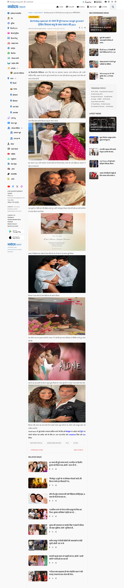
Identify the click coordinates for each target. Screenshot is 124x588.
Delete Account (13, 226)
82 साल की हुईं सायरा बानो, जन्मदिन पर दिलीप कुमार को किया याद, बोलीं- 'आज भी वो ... (65, 464)
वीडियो (13, 154)
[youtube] (106, 2)
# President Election (97, 106)
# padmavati (108, 96)
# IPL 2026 (94, 91)
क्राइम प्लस (14, 43)
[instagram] (115, 2)
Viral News (94, 24)
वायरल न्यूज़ (17, 132)
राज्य (11, 78)
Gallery (71, 7)
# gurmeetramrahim (98, 101)
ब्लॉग (12, 179)
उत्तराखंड (15, 112)
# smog (93, 99)
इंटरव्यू (13, 118)
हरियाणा (15, 95)
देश (12, 18)
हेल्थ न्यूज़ (14, 123)
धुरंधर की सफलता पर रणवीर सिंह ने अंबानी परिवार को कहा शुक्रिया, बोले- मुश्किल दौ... (66, 527)
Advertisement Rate (14, 220)
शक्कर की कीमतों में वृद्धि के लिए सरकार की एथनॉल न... (108, 174)
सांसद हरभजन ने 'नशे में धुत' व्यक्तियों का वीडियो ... (108, 62)
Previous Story (37, 450)
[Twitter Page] (17, 186)
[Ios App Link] (98, 3)
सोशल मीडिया (15, 128)
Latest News (95, 113)
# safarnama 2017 (97, 94)
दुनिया (12, 23)
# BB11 (99, 99)
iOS (84, 434)
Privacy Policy (12, 224)
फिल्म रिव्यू (14, 38)
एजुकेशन (13, 159)
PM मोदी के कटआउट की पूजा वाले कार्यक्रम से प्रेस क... (101, 28)
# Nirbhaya (109, 106)
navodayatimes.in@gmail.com (16, 198)
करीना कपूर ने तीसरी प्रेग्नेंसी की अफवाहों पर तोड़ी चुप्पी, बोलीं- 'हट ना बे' (65, 542)
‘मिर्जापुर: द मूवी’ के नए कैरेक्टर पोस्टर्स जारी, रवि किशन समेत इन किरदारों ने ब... (65, 480)
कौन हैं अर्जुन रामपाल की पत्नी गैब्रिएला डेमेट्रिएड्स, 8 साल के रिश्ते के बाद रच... (67, 496)
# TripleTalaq (95, 104)
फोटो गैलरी (14, 149)
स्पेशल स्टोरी (15, 58)
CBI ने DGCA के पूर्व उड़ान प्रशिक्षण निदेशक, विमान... (107, 162)
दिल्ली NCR (13, 28)
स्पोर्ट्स (13, 48)
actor (75, 443)
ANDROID (72, 434)
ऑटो (13, 169)
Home (61, 7)
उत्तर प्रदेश (15, 107)
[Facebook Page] (13, 186)
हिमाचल (15, 101)
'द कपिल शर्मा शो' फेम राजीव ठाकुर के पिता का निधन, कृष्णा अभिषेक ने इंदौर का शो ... (65, 511)
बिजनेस (13, 53)
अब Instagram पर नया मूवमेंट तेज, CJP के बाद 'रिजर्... (107, 76)
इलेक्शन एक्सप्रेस (16, 13)
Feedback (11, 217)
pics (67, 443)
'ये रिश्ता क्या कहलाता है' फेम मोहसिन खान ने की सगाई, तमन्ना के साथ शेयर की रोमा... (66, 573)
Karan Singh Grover (54, 443)
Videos (82, 7)
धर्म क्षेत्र (13, 68)
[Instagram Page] (22, 186)
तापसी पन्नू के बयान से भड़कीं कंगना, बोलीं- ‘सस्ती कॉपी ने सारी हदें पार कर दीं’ (66, 558)
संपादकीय (14, 174)
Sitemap (10, 222)
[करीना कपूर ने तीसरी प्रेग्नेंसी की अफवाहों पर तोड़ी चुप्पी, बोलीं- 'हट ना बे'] (37, 550)
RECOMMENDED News (99, 13)
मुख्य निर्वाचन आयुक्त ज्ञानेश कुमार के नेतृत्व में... (108, 138)
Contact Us (11, 215)
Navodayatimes (12, 250)
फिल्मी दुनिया (15, 33)
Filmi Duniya (38, 13)
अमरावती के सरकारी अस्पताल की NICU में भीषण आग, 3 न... (102, 128)
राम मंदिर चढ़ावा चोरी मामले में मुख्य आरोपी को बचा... (108, 150)
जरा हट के (17, 138)
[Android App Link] (87, 3)
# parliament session (106, 91)
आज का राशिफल (19, 73)
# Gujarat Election (97, 96)
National (94, 124)
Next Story (78, 450)
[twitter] (112, 2)
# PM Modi (106, 99)
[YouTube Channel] (9, 186)
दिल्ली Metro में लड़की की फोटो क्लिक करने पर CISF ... (108, 52)
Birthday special (36, 443)
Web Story (92, 7)
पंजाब (15, 89)
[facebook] (108, 2)
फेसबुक (68, 431)
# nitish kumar (105, 104)
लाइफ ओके (15, 63)
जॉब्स (12, 144)
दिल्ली (14, 83)
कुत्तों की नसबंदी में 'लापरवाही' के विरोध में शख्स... (106, 40)
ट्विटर (81, 431)
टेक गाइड (14, 164)
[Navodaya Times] (16, 6)
